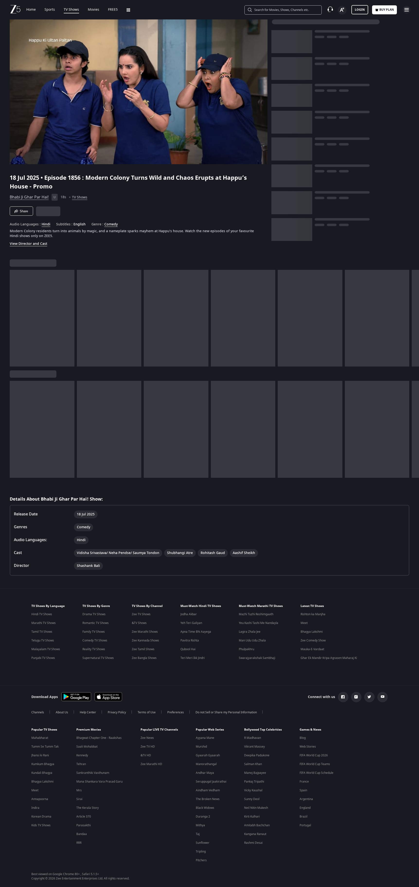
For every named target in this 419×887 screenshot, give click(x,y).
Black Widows (205, 808)
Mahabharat (39, 738)
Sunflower (202, 843)
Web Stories (308, 746)
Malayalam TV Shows (45, 649)
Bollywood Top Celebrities (263, 729)
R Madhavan (252, 738)
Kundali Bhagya (41, 773)
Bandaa (81, 834)
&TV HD (146, 755)
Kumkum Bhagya (42, 764)
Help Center (88, 712)
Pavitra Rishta (189, 640)
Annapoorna (39, 799)
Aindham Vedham (208, 790)
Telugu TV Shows (42, 640)
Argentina (306, 799)
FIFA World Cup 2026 (314, 755)
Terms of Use (147, 712)
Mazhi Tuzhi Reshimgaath (256, 614)
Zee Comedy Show (313, 640)
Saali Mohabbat (87, 746)
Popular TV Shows (44, 729)
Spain (303, 790)
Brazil (303, 816)
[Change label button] (342, 10)
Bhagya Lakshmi (312, 632)
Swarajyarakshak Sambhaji (257, 658)
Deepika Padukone (256, 755)
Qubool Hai (188, 649)
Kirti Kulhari (252, 816)
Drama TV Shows (94, 614)
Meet (304, 623)
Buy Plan (386, 10)
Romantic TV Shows (95, 623)
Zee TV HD (148, 746)
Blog (303, 738)
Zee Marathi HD (151, 764)
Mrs (79, 790)
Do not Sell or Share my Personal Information (226, 712)
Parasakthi (83, 825)
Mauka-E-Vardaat (312, 649)
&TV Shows (139, 623)
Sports (50, 9)
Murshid (201, 746)
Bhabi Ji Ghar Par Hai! (29, 197)
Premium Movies (88, 729)
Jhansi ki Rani (40, 755)
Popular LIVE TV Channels (159, 729)
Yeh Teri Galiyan (191, 623)
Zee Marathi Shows (145, 632)
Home (31, 9)
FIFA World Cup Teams (315, 764)
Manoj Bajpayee (255, 773)
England (305, 808)
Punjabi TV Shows (43, 658)
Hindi (46, 224)
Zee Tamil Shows (143, 649)
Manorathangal (206, 764)
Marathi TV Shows (43, 623)
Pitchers (201, 860)
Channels (37, 712)
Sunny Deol (251, 799)
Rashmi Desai (253, 843)
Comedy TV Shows (94, 640)
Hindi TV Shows (41, 614)
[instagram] (356, 697)
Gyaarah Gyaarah (208, 755)
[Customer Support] (330, 10)
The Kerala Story (87, 808)
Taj (198, 834)
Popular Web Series (210, 729)
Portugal (305, 825)
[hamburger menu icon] (406, 10)
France (304, 781)
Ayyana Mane (205, 738)
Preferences (175, 712)
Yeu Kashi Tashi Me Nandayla (258, 623)
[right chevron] (414, 318)
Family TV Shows (93, 632)
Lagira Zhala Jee (249, 632)
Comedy (111, 224)
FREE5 (113, 9)
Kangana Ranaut (255, 834)
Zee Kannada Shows (145, 640)
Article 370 (83, 816)
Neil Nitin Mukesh (256, 808)
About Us (62, 712)
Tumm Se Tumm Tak (45, 746)
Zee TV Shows (141, 614)
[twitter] (369, 697)
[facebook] (343, 697)
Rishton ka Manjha (313, 614)
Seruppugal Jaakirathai (211, 781)
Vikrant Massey (254, 746)
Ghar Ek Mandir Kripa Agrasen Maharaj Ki (329, 658)
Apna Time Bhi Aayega (195, 632)
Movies (93, 9)
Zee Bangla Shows (144, 658)
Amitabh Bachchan (257, 825)
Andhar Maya (205, 773)
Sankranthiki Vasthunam (92, 773)
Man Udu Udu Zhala (252, 640)
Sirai (79, 799)
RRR (78, 843)
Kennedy (82, 755)
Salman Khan (253, 764)
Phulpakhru (246, 649)
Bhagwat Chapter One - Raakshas (99, 738)
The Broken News (208, 799)
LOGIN (360, 10)
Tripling (201, 851)
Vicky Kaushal (253, 790)
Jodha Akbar (188, 614)
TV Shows (71, 9)
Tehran (81, 764)
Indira (35, 808)
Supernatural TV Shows (98, 658)
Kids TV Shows (41, 825)
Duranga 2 (203, 816)
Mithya (200, 825)
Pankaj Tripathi (254, 781)
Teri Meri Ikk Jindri (192, 658)
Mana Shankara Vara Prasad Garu (99, 781)
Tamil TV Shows (41, 632)
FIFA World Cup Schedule (316, 773)
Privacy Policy (117, 712)
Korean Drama (41, 816)
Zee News (147, 738)
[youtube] (382, 697)
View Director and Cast (28, 243)
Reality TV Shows (93, 649)
